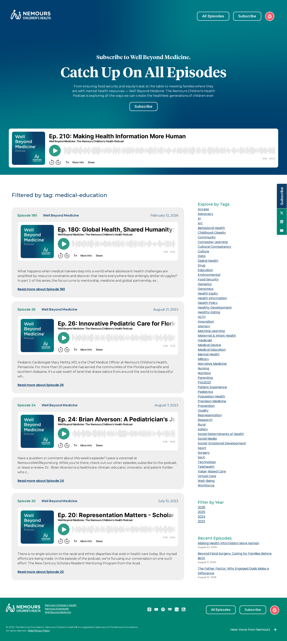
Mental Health (208, 354)
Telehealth (206, 466)
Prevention (206, 406)
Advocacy (205, 214)
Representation (210, 415)
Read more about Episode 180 (41, 289)
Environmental (209, 275)
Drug (201, 265)
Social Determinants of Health (221, 434)
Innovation (206, 321)
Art (200, 223)
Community (207, 237)
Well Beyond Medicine (58, 612)
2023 (201, 521)
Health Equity (208, 293)
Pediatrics (205, 392)
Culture (203, 251)
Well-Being (206, 481)
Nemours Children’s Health (61, 605)
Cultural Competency (214, 246)
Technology (207, 462)
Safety (203, 429)
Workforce (206, 485)
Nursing (203, 368)
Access (203, 209)
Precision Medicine (212, 401)
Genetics (205, 284)
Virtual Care (207, 476)
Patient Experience (212, 387)
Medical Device (209, 345)
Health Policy (208, 303)
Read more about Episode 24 (41, 481)
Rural (202, 424)
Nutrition (204, 373)
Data (201, 256)
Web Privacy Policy (39, 630)
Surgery (204, 452)
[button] (282, 213)
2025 (201, 512)
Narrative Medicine (212, 363)
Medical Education (212, 349)
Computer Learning (213, 242)
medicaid (205, 340)
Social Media (207, 438)
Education (205, 270)
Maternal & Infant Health (217, 335)
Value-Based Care (212, 471)
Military (203, 359)
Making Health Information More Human (228, 543)
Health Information (212, 298)
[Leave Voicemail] (269, 16)
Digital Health (208, 260)
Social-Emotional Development (222, 443)
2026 (201, 507)
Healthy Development (215, 307)
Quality (203, 410)
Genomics (205, 289)
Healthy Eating (209, 312)
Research (205, 420)
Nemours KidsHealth (57, 608)
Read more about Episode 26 (41, 385)
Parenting (205, 378)
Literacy (204, 326)
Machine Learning (211, 331)
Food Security (208, 279)
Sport (202, 448)
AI (199, 218)
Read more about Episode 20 (41, 572)
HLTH (201, 317)
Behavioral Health (211, 228)
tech (201, 457)
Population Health (211, 396)
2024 (201, 516)
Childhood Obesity (212, 232)
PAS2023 (204, 382)
